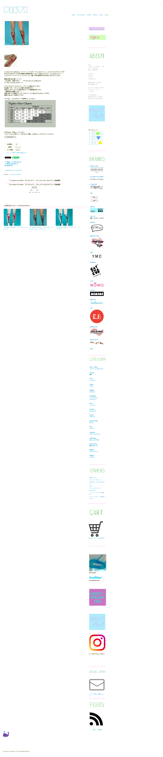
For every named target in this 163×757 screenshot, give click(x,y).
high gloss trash (94, 236)
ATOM (100, 730)
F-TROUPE (93, 184)
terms (101, 15)
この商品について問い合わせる (13, 162)
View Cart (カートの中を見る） (96, 538)
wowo (91, 281)
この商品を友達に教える (11, 163)
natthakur (93, 262)
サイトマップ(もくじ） (96, 479)
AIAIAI (92, 290)
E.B (91, 308)
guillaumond (93, 327)
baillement (93, 299)
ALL (91, 193)
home (73, 15)
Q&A (91, 486)
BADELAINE (94, 166)
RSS (94, 730)
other (91, 348)
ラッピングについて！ (95, 488)
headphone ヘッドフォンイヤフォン (94, 397)
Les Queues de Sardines (15, 174)
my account (80, 15)
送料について (93, 477)
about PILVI (93, 490)
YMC (91, 252)
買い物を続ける (9, 165)
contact (89, 15)
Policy (95, 15)
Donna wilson (94, 339)
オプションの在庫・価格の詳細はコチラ (16, 152)
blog (106, 15)
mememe (92, 222)
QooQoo (92, 206)
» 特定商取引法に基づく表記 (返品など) (14, 170)
